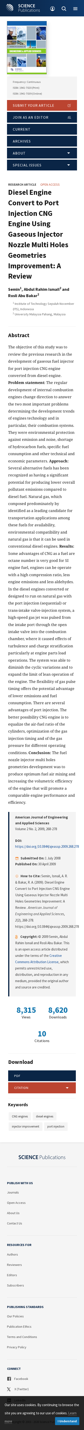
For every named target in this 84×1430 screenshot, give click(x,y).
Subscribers (15, 1285)
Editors (12, 1275)
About (19, 153)
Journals (13, 1192)
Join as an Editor (31, 117)
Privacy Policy (16, 1347)
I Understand (67, 1421)
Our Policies (15, 1316)
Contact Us (14, 1223)
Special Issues (27, 165)
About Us (13, 1213)
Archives (22, 141)
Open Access (16, 1203)
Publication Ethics (19, 1326)
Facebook (21, 1379)
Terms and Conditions (22, 1337)
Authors (12, 1254)
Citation (21, 1088)
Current (22, 129)
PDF (17, 1076)
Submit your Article (33, 105)
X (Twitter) (21, 1389)
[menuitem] (52, 8)
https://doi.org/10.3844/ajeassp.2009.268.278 (47, 846)
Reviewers (14, 1265)
